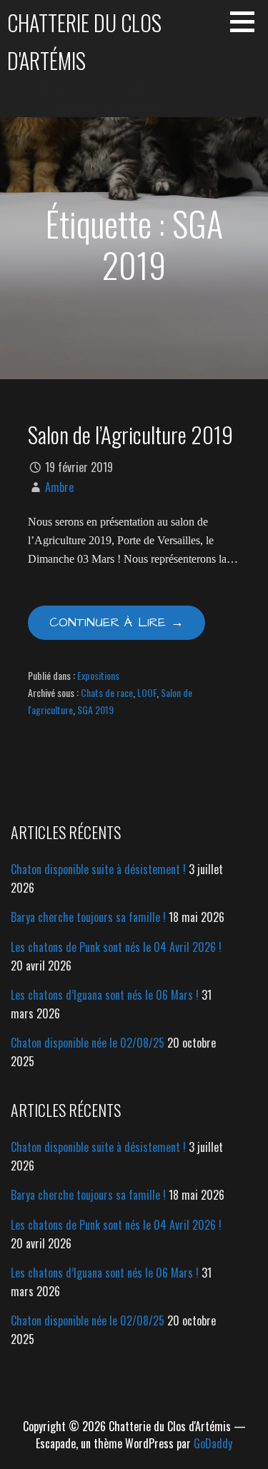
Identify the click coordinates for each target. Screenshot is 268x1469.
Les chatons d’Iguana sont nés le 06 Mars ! (105, 994)
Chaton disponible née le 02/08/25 (87, 1042)
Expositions (98, 675)
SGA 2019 (95, 709)
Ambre (59, 487)
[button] (247, 21)
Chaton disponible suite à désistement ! (98, 869)
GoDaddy (213, 1443)
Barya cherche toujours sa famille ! (88, 917)
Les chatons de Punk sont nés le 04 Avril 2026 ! (116, 947)
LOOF (147, 692)
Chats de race (107, 692)
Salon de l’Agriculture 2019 (130, 434)
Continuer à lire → (116, 622)
